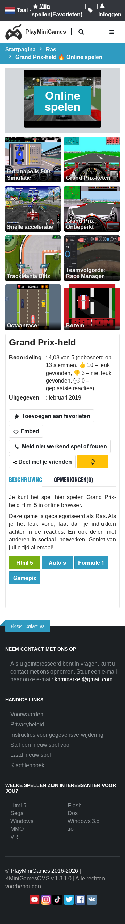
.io (71, 829)
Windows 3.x (83, 821)
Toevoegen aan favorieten (55, 416)
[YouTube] (34, 900)
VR (14, 837)
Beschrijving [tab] (25, 480)
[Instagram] (45, 900)
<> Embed (26, 431)
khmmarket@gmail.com (83, 679)
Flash (75, 805)
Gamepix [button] (24, 578)
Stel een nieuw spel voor (40, 745)
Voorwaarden (26, 714)
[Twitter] (68, 900)
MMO (17, 829)
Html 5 (24, 562)
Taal (22, 10)
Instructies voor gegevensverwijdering (56, 735)
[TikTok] (56, 900)
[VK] (91, 900)
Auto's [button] (57, 562)
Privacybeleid (27, 724)
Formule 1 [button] (91, 562)
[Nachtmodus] (92, 461)
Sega (17, 813)
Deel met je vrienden (44, 461)
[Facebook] (79, 900)
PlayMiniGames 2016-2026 (44, 871)
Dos (73, 813)
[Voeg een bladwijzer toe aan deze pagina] (90, 10)
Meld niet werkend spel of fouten (63, 446)
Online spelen (63, 100)
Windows (21, 821)
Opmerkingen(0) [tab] (73, 480)
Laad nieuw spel (30, 755)
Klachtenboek (27, 765)
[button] (81, 32)
